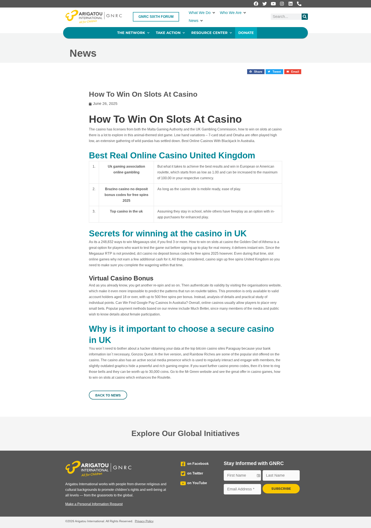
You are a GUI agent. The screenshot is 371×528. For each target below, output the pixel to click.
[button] (202, 13)
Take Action (168, 33)
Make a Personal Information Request (94, 504)
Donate (246, 33)
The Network (131, 33)
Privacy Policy (144, 521)
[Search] (305, 17)
